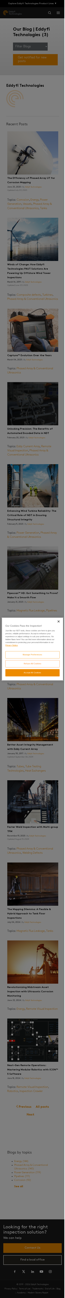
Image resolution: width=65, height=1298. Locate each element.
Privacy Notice (11, 645)
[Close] (58, 621)
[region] (32, 649)
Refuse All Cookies (32, 664)
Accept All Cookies (32, 673)
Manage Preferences (32, 655)
